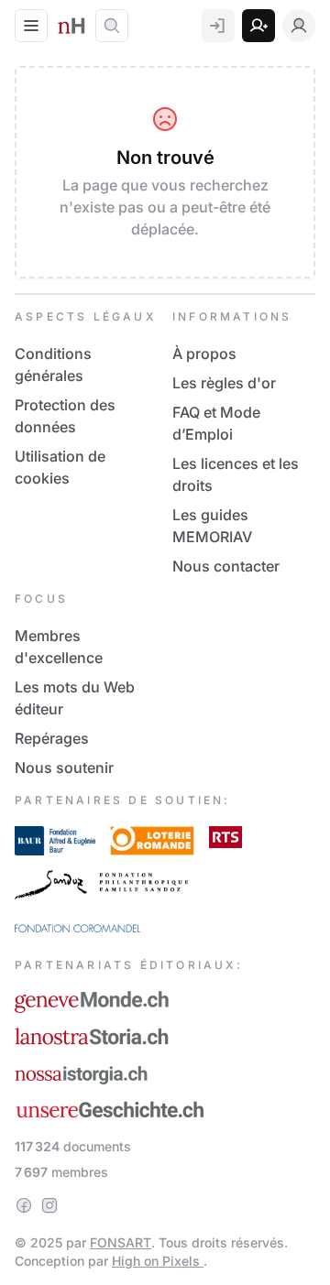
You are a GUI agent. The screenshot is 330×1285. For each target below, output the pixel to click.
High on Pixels (158, 1261)
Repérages (52, 738)
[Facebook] (24, 1205)
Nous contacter (226, 566)
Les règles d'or (224, 383)
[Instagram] (49, 1205)
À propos (204, 353)
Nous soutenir (64, 767)
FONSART (120, 1242)
